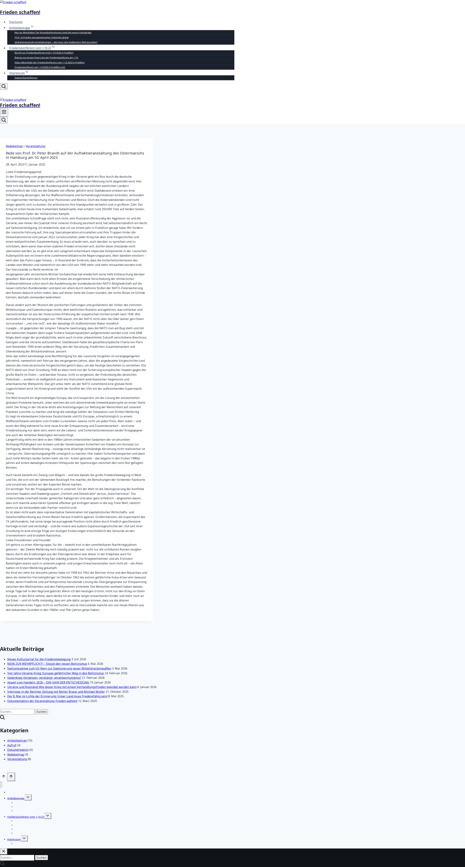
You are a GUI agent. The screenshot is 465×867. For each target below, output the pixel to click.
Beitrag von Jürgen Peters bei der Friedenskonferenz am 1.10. (46, 57)
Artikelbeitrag (17, 740)
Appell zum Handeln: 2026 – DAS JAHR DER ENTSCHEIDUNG (48, 682)
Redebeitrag (14, 146)
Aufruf (11, 745)
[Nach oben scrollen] (3, 777)
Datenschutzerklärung (26, 77)
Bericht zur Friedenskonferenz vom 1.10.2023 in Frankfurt (44, 52)
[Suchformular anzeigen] (4, 86)
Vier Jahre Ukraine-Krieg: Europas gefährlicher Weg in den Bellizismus (55, 673)
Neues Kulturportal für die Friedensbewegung (39, 659)
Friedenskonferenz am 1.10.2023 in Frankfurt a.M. (40, 67)
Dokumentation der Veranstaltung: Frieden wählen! (42, 701)
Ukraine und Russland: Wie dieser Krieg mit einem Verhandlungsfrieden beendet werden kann (72, 687)
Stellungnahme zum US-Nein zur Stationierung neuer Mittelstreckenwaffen (59, 668)
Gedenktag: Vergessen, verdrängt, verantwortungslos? (44, 678)
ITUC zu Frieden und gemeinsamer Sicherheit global (42, 37)
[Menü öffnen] (4, 112)
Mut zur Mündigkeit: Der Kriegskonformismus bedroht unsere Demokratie (53, 32)
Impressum (14, 839)
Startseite (16, 22)
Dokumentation (18, 750)
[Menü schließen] (1, 785)
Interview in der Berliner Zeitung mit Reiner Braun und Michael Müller (56, 692)
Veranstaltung (35, 146)
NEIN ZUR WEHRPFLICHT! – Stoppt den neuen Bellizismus (47, 664)
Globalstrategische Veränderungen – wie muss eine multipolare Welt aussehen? (56, 42)
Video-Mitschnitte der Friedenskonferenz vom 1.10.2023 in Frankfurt (50, 62)
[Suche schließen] (3, 851)
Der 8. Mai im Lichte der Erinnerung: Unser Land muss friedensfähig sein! (57, 696)
